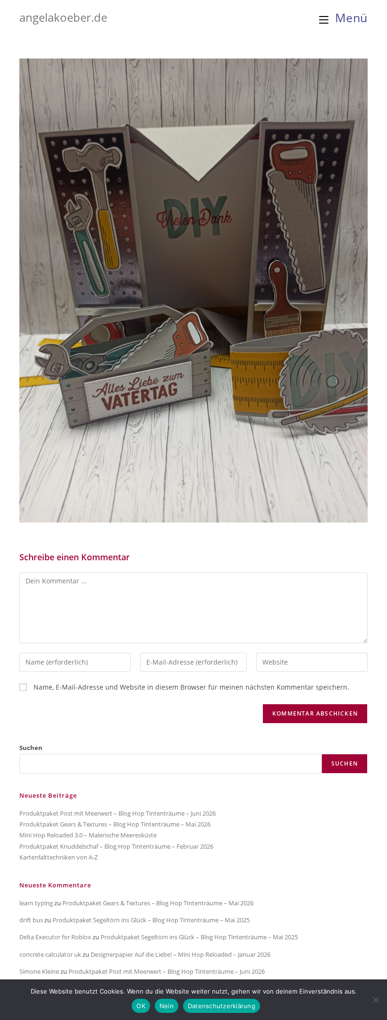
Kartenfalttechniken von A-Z (58, 857)
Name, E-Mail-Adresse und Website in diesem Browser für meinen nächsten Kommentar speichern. (191, 687)
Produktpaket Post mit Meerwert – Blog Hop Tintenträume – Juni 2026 (117, 813)
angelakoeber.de (63, 17)
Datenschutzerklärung (221, 1006)
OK (140, 1006)
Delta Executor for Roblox (55, 937)
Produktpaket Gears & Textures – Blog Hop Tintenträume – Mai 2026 (114, 824)
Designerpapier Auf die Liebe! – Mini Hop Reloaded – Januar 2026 (180, 954)
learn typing (36, 903)
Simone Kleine (39, 971)
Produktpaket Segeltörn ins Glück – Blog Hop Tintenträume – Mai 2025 (151, 920)
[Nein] (375, 999)
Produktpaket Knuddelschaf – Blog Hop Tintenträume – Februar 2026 (116, 846)
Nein (167, 1006)
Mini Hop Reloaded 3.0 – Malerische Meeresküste (88, 835)
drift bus (31, 920)
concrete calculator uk (50, 954)
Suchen (30, 747)
